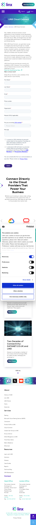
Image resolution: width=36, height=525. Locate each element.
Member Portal (28, 4)
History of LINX (8, 395)
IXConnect (7, 446)
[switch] (31, 262)
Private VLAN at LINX (9, 424)
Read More (12, 312)
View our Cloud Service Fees (12, 70)
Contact (7, 476)
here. (12, 250)
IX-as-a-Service (8, 433)
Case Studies (7, 463)
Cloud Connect (8, 427)
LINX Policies (7, 401)
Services (11, 27)
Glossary (6, 460)
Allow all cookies (18, 285)
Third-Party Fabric (9, 440)
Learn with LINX (8, 454)
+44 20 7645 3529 (26, 499)
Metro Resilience (8, 443)
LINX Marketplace (9, 472)
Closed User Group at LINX (11, 430)
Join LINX (6, 398)
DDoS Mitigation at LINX (10, 437)
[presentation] (1, 220)
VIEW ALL (18, 370)
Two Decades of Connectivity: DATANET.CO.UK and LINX (17, 345)
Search (23, 11)
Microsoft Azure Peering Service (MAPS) (14, 418)
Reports (6, 466)
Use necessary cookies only (18, 296)
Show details (27, 280)
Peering (6, 415)
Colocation (7, 421)
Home (6, 27)
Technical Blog (8, 469)
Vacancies (6, 407)
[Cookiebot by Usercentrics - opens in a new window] (26, 227)
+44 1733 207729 (11, 499)
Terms (5, 404)
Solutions (6, 457)
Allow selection (18, 291)
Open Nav (3, 11)
